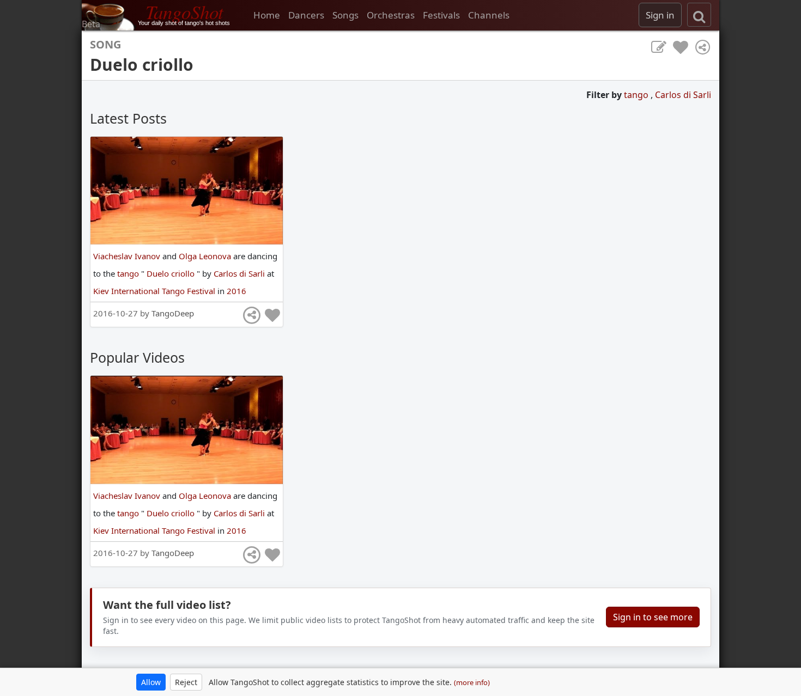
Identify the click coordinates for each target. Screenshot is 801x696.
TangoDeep (172, 313)
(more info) (472, 682)
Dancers (306, 15)
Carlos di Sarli (683, 95)
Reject (186, 682)
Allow (151, 682)
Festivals (441, 15)
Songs (345, 15)
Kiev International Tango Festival (155, 290)
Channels (488, 15)
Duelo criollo (172, 273)
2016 (236, 290)
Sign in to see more (653, 617)
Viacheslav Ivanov (127, 256)
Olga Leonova (206, 256)
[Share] (702, 47)
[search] (699, 15)
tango (637, 95)
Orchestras (391, 15)
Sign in (660, 15)
